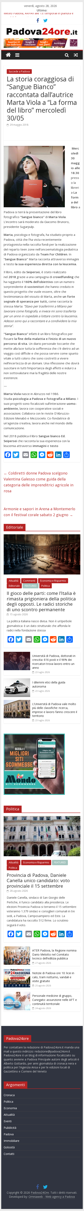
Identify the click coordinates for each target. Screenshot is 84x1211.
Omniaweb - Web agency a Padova (52, 1197)
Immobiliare (11, 1141)
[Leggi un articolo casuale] (75, 55)
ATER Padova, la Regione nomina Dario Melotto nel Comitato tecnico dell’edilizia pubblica (54, 954)
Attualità (13, 580)
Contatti (9, 1154)
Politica (45, 586)
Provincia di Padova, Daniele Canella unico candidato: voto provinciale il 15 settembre (38, 880)
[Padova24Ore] (8, 55)
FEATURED (30, 586)
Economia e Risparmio (53, 580)
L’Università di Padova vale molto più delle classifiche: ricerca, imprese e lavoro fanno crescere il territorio (54, 710)
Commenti (29, 580)
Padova (9, 1134)
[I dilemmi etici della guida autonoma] (17, 680)
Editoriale (14, 586)
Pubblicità (10, 1128)
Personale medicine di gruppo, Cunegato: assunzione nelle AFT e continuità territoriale (54, 1000)
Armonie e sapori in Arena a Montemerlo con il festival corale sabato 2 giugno (39, 511)
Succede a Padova (19, 71)
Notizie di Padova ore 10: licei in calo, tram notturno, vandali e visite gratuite (53, 977)
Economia (10, 1108)
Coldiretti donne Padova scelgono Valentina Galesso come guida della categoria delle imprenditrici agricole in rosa (38, 482)
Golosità (9, 1147)
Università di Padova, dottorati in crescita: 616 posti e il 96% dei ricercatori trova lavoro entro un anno (53, 662)
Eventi (8, 1121)
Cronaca (9, 1095)
